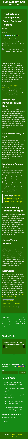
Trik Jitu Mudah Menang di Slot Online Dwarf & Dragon (13, 199)
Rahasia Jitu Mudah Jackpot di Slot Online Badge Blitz (20, 322)
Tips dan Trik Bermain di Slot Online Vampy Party (6, 322)
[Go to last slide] (4, 346)
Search (4, 370)
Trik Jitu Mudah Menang (9, 310)
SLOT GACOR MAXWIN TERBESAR (11, 303)
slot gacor (5, 421)
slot (3, 425)
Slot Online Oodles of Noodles (10, 306)
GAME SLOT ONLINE (7, 11)
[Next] (24, 346)
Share (20, 36)
